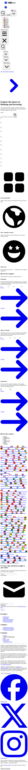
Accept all (8, 768)
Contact (5, 635)
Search (2, 112)
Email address (4, 575)
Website (2, 574)
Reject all (3, 768)
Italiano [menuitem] (6, 24)
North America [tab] (6, 438)
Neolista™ (8, 673)
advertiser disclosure (6, 664)
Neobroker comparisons (8, 630)
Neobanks (6, 51)
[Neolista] (4, 611)
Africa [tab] (5, 442)
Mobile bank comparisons (8, 628)
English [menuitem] (6, 18)
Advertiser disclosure (7, 641)
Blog (4, 638)
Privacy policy (6, 639)
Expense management (8, 621)
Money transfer (7, 63)
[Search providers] (6, 15)
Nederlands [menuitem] (7, 27)
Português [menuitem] (7, 25)
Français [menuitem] (6, 19)
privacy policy (8, 765)
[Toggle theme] (9, 15)
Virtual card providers (8, 620)
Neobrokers (6, 57)
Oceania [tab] (5, 443)
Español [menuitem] (6, 22)
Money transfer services (8, 619)
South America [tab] (7, 441)
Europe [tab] (5, 436)
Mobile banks (6, 616)
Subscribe (3, 605)
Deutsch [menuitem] (6, 21)
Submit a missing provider (9, 636)
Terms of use (6, 640)
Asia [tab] (5, 439)
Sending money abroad (8, 627)
